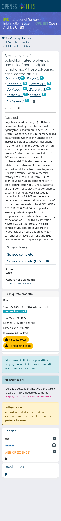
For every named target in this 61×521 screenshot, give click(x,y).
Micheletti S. (15, 101)
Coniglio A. (14, 89)
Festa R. (35, 95)
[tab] (47, 261)
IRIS (4, 38)
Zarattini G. (37, 89)
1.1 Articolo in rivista (18, 46)
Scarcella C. (37, 84)
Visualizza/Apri (17, 339)
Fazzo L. (33, 78)
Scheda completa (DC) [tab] (24, 261)
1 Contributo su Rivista (19, 42)
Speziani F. (14, 84)
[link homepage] (20, 6)
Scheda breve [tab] (17, 247)
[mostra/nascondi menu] (57, 5)
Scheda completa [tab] (20, 254)
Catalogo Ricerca (20, 38)
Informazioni (16, 379)
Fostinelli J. (15, 95)
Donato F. (12, 78)
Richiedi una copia (19, 346)
